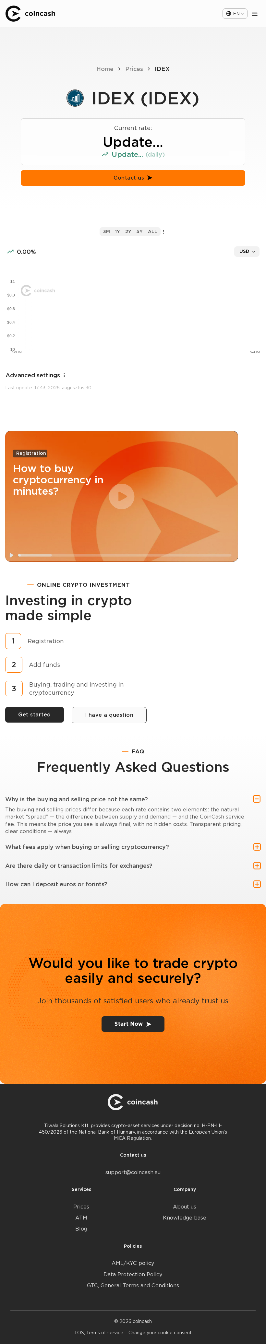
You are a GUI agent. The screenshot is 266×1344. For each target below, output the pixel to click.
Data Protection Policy (132, 1274)
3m (106, 231)
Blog (81, 1229)
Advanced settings (33, 375)
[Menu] (255, 13)
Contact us (129, 178)
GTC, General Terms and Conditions (133, 1285)
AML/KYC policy (133, 1263)
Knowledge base (184, 1218)
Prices (134, 68)
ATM (81, 1218)
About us (184, 1207)
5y (140, 231)
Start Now (129, 1024)
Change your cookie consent (160, 1332)
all (152, 231)
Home (105, 68)
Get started (34, 715)
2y (128, 231)
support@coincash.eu (133, 1172)
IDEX (162, 68)
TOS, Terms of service (98, 1332)
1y (117, 231)
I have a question (109, 715)
